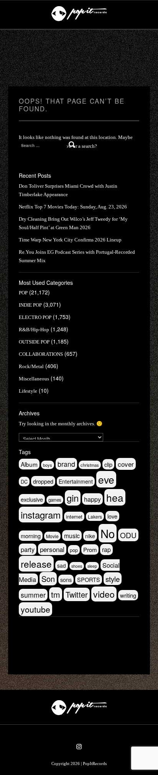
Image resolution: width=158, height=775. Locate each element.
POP (23, 293)
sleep (92, 566)
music (72, 535)
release (36, 563)
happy (92, 499)
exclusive (32, 499)
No (107, 533)
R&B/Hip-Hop (34, 329)
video (104, 594)
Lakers (95, 516)
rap (106, 549)
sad (61, 565)
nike (90, 536)
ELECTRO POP (35, 317)
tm (55, 594)
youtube (35, 609)
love (112, 516)
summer (33, 595)
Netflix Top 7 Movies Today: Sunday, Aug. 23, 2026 (73, 207)
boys (47, 465)
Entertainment (76, 481)
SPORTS (88, 579)
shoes (76, 566)
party (28, 549)
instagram (41, 514)
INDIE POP (30, 305)
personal (52, 549)
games (54, 500)
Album (29, 464)
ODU (128, 535)
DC (24, 481)
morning (31, 536)
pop (74, 550)
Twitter (77, 594)
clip (108, 464)
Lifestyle (28, 391)
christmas (90, 465)
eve (106, 479)
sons (66, 579)
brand (66, 464)
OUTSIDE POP (34, 342)
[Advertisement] (79, 58)
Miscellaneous (34, 379)
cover (126, 464)
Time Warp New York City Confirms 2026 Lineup (70, 240)
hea (114, 497)
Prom (90, 549)
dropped (43, 481)
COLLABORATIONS (41, 354)
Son (48, 578)
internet (74, 516)
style (112, 578)
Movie (52, 536)
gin (73, 497)
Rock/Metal (31, 366)
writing (128, 595)
